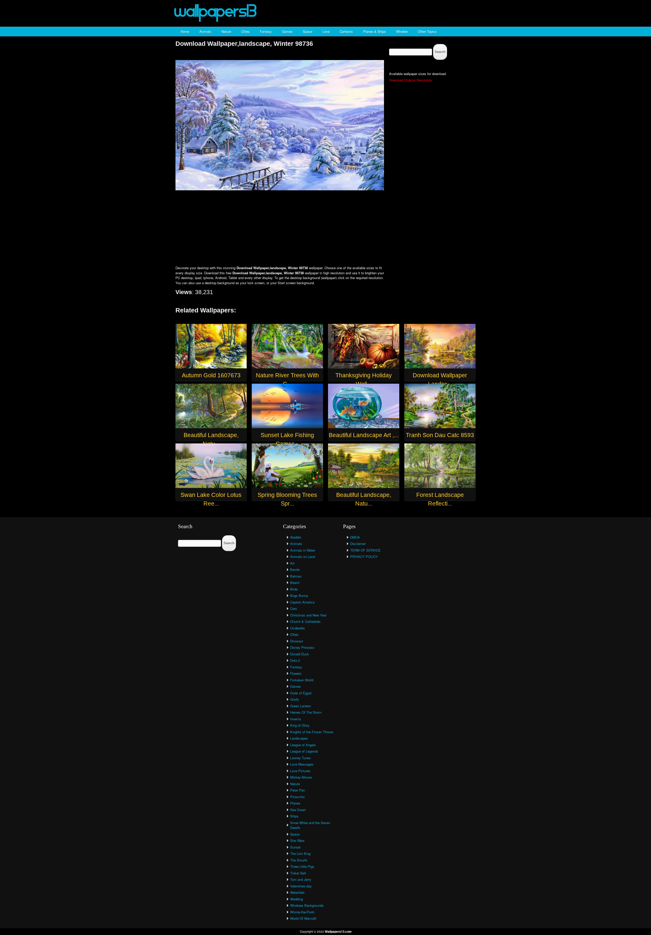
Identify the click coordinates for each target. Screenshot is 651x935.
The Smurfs (298, 860)
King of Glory (299, 725)
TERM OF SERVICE (365, 550)
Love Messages (302, 764)
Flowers (296, 673)
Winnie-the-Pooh (302, 912)
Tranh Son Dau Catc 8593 (440, 435)
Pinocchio (297, 796)
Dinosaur (296, 641)
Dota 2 (295, 660)
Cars (293, 608)
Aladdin (295, 537)
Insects (295, 718)
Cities (245, 31)
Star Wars (297, 840)
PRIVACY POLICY (364, 556)
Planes (295, 803)
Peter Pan (297, 790)
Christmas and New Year (308, 615)
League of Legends (304, 751)
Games (287, 31)
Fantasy (266, 31)
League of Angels (303, 744)
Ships (294, 816)
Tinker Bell (298, 873)
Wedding (296, 899)
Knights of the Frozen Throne (311, 731)
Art (292, 563)
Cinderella (297, 628)
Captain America (302, 602)
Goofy (294, 699)
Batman (296, 576)
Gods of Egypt (301, 693)
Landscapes (299, 738)
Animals (205, 31)
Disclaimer (358, 543)
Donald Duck (299, 654)
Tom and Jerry (300, 879)
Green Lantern (300, 705)
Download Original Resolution (410, 80)
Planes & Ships (374, 31)
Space (307, 31)
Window (402, 31)
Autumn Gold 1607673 (211, 375)
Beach (295, 582)
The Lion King (300, 853)
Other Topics (427, 31)
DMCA (355, 537)
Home (185, 31)
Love (326, 31)
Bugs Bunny (299, 595)
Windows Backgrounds (307, 905)
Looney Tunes (300, 757)
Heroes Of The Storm (306, 712)
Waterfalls (297, 892)
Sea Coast (298, 809)
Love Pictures (300, 770)
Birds (294, 589)
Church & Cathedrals (305, 621)
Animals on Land (302, 556)
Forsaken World (301, 680)
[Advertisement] (325, 228)
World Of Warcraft (303, 918)
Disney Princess (302, 647)
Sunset (295, 847)
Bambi (295, 569)
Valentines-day (301, 886)
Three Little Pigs (302, 866)
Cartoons (346, 31)
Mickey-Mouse (301, 777)
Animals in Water (302, 550)
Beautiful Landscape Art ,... (363, 435)
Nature (226, 31)
